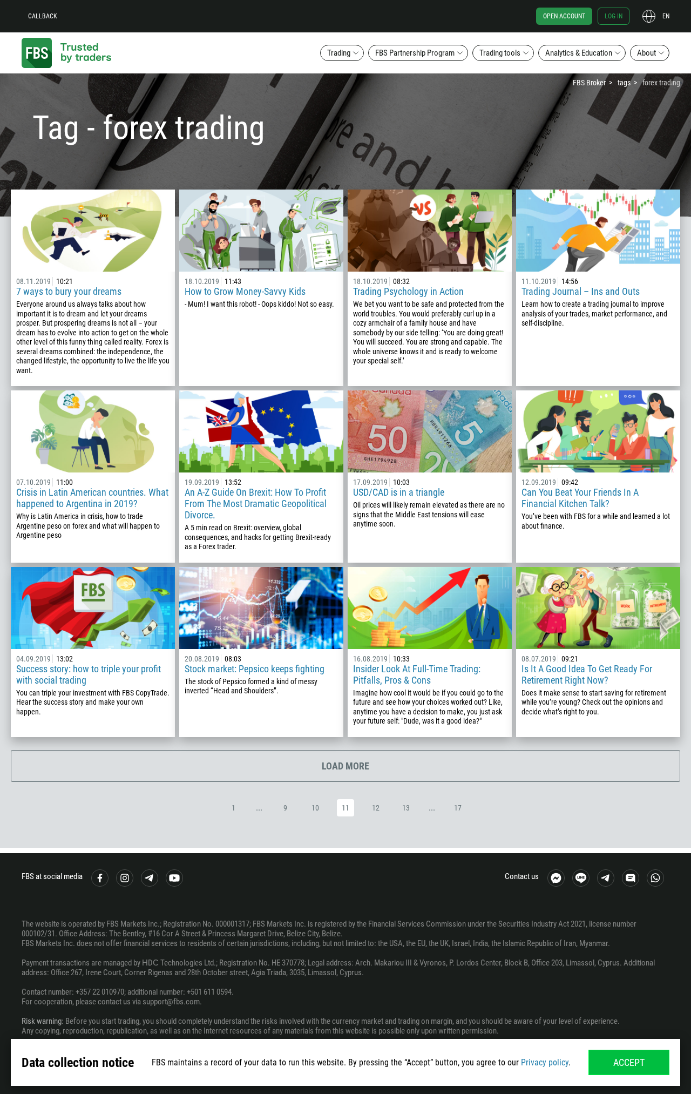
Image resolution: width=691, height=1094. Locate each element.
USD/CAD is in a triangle (398, 492)
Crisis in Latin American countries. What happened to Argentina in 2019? (92, 498)
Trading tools (499, 53)
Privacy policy (544, 1062)
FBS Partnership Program (415, 53)
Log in (613, 16)
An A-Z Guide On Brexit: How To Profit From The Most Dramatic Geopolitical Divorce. (256, 504)
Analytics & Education (578, 53)
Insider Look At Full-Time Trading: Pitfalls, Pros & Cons (416, 674)
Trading (338, 53)
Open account (564, 16)
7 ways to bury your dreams (68, 291)
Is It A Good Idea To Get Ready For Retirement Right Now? (586, 674)
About (646, 53)
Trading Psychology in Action (408, 291)
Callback (42, 16)
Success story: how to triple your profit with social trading (88, 674)
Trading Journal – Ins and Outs (580, 291)
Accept (629, 1062)
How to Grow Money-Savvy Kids (245, 291)
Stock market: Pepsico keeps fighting (254, 668)
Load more (345, 766)
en (665, 16)
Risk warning (42, 1021)
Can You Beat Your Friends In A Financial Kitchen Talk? (580, 498)
